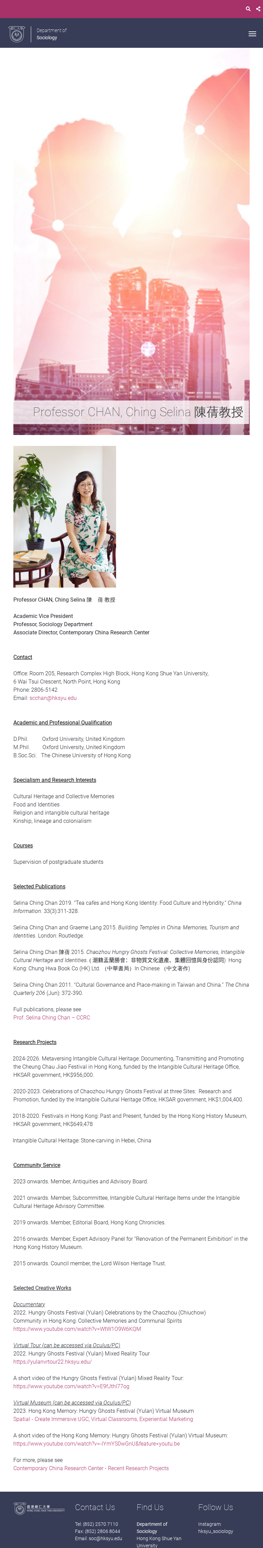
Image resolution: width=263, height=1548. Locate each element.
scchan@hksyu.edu (53, 698)
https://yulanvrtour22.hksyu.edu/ (52, 1362)
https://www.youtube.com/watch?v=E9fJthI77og (71, 1386)
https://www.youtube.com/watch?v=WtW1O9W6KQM (77, 1329)
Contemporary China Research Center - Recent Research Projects (91, 1468)
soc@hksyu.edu (105, 1538)
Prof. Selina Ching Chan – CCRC (51, 1017)
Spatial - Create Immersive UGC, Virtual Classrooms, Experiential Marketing (103, 1419)
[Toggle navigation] (252, 33)
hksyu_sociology (215, 1531)
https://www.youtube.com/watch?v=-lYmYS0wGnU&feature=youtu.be (96, 1443)
